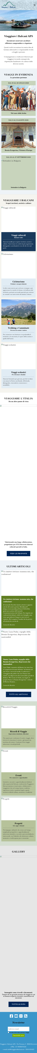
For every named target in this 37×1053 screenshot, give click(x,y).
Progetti (18, 823)
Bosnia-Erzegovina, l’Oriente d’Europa (18, 150)
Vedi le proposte (18, 554)
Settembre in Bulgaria (18, 187)
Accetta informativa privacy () (19, 1032)
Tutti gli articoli (18, 694)
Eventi (19, 775)
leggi (27, 1032)
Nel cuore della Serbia (18, 113)
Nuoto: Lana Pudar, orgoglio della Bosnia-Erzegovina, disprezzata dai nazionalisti (16, 661)
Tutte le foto (18, 1004)
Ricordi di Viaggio (18, 731)
